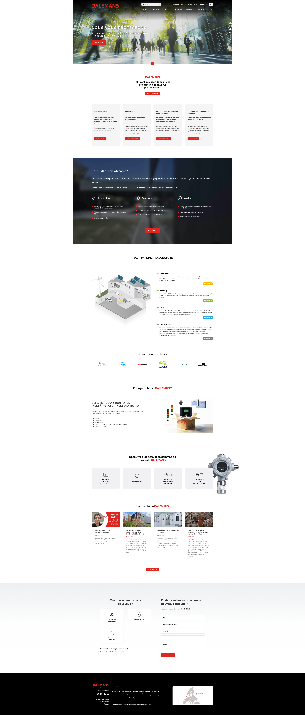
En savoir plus (100, 138)
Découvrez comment (132, 138)
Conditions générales (128, 704)
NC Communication (104, 701)
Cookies (150, 704)
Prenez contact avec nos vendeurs (112, 651)
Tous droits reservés (117, 704)
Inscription (168, 655)
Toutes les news (152, 569)
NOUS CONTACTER (152, 93)
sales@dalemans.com (103, 690)
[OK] (159, 4)
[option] (102, 364)
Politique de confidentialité (166, 650)
